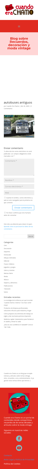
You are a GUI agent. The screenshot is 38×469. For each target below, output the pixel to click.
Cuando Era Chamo (12, 106)
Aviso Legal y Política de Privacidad (19, 459)
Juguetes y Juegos (10, 267)
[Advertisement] (19, 75)
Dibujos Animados (10, 258)
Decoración (7, 248)
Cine (5, 245)
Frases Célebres (9, 264)
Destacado (7, 255)
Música (6, 280)
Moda (6, 276)
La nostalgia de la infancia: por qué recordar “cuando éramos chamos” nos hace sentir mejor (18, 302)
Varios (6, 292)
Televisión (7, 289)
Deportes (7, 252)
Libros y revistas (9, 270)
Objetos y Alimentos (10, 283)
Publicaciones (8, 286)
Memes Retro (8, 273)
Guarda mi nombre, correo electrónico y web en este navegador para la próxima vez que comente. (18, 200)
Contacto (8, 455)
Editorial (6, 261)
